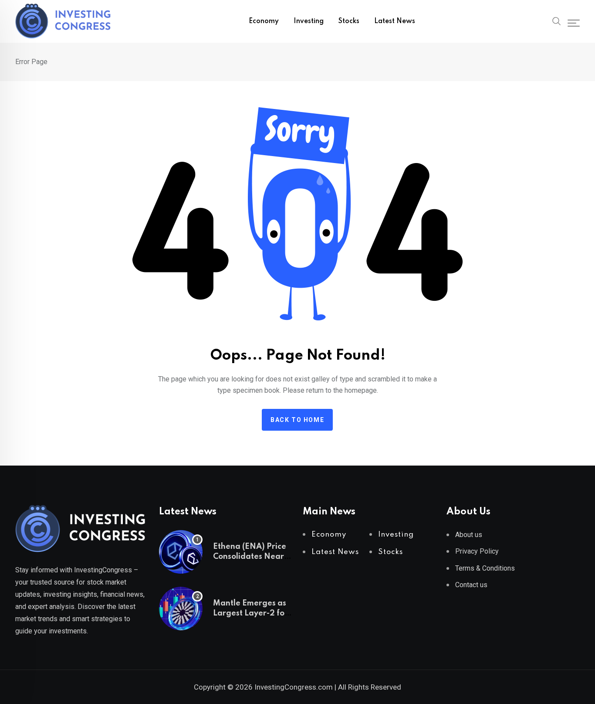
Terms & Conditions (485, 568)
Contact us (471, 585)
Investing (309, 21)
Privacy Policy (477, 551)
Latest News (394, 21)
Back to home (297, 419)
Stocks (348, 21)
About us (468, 535)
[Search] (556, 20)
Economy (264, 21)
